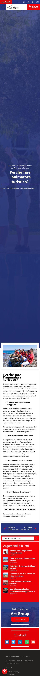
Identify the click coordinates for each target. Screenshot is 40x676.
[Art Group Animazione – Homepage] (12, 7)
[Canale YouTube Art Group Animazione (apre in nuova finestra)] (29, 2)
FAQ (8, 188)
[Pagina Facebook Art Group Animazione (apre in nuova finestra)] (20, 2)
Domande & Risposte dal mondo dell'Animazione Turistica (20, 166)
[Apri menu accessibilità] (4, 671)
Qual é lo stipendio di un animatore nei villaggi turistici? (22, 590)
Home (3, 188)
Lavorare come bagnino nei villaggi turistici (20, 551)
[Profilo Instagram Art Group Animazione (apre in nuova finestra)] (24, 2)
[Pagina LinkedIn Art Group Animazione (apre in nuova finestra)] (33, 2)
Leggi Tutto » (13, 555)
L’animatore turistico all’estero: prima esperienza (22, 574)
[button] (3, 7)
